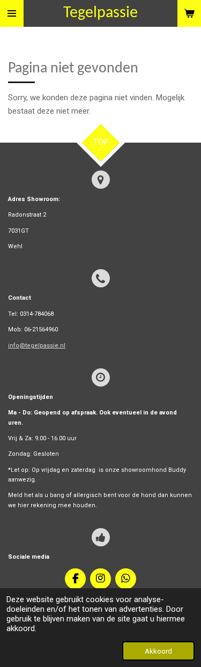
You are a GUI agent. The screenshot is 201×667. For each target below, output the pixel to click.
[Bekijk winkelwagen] (189, 13)
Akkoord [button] (158, 651)
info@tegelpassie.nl (36, 345)
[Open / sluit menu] (12, 13)
